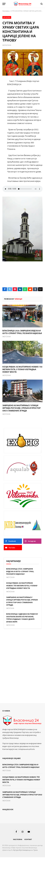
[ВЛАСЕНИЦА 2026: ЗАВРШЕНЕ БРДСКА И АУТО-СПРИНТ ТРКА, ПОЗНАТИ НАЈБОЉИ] (22, 316)
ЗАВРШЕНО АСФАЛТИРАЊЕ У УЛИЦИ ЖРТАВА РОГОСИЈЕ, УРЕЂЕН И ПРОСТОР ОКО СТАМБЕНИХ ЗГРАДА (21, 408)
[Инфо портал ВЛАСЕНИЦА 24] (23, 3)
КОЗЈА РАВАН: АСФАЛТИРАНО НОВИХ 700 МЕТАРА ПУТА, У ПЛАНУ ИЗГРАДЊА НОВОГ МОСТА (22, 369)
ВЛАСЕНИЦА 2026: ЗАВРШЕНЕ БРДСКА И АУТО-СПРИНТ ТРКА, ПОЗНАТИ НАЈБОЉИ (20, 571)
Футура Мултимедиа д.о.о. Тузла (25, 850)
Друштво (6, 17)
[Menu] (4, 4)
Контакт (28, 839)
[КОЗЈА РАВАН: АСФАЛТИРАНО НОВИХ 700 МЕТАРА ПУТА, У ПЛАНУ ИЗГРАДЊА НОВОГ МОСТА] (22, 352)
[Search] (41, 4)
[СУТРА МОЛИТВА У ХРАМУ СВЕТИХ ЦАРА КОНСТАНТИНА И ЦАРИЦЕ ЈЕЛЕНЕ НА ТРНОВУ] (22, 62)
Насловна (5, 11)
